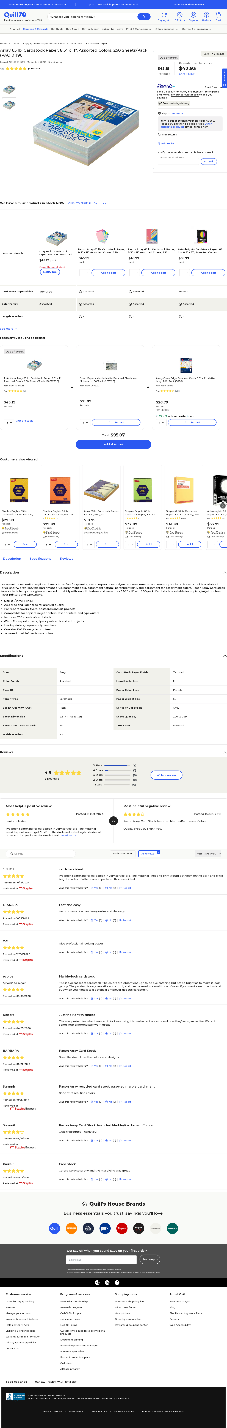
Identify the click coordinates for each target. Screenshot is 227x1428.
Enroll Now (186, 73)
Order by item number (128, 1319)
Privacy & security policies (21, 1342)
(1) (134, 770)
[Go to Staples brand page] (122, 1229)
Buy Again (72, 29)
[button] (144, 16)
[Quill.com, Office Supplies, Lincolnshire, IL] (15, 1397)
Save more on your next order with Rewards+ (37, 4)
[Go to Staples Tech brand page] (138, 1229)
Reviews (66, 558)
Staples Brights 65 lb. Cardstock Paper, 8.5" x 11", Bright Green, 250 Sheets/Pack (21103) (140, 513)
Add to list (167, 143)
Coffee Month (90, 29)
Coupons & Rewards (35, 29)
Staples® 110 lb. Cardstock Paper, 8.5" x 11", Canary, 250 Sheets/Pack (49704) (182, 513)
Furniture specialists (72, 1351)
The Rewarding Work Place (186, 1313)
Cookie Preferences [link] (124, 1411)
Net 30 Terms (68, 1324)
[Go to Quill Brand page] (54, 1229)
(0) (135, 775)
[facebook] (117, 1282)
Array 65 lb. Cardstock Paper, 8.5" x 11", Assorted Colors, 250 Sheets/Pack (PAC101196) (55, 256)
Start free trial (214, 87)
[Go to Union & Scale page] (155, 1229)
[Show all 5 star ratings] (117, 765)
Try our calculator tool (185, 94)
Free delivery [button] (11, 532)
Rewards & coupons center (131, 1324)
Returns (10, 1307)
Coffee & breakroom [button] (195, 29)
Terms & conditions (52, 1411)
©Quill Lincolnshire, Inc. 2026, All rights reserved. (52, 1398)
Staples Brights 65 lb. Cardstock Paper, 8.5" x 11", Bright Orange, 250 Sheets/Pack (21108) (58, 513)
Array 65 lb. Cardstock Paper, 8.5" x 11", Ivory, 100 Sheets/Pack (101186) (101, 513)
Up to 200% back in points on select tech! (113, 4)
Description (12, 558)
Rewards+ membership (74, 1301)
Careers (174, 1319)
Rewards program (71, 1307)
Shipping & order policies (20, 1330)
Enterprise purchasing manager (79, 1345)
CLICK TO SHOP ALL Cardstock (87, 203)
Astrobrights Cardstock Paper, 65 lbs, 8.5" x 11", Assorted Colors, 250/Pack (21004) (200, 252)
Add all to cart (113, 444)
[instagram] (97, 1282)
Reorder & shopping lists (129, 1301)
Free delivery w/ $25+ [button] (98, 532)
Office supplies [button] (164, 29)
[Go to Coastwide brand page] (71, 1229)
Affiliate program (70, 1368)
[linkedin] (107, 1282)
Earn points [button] (214, 53)
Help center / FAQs (17, 1324)
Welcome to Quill (180, 1301)
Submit (209, 161)
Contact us (12, 1348)
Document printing (71, 1339)
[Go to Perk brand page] (105, 1229)
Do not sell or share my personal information (162, 1411)
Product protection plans (75, 1357)
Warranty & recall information (23, 1336)
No (110, 887)
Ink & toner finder (125, 1307)
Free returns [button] (169, 134)
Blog (172, 1307)
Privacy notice (76, 1411)
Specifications (40, 558)
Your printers (122, 1313)
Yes (96, 887)
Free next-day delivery (176, 103)
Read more (68, 835)
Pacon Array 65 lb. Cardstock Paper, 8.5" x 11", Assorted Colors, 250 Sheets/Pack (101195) (101, 252)
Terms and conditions (96, 1269)
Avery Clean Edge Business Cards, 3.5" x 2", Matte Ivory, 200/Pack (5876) (185, 380)
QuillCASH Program (71, 1313)
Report (127, 887)
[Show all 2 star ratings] (118, 780)
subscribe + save (112, 29)
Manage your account (19, 1313)
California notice (99, 1411)
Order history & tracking (20, 1301)
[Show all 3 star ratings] (118, 775)
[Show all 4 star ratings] (118, 770)
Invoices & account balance (22, 1319)
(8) (134, 765)
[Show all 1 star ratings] (117, 784)
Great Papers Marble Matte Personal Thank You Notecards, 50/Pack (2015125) (108, 380)
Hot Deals (57, 29)
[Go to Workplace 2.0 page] (172, 1229)
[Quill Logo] (15, 14)
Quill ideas (66, 1363)
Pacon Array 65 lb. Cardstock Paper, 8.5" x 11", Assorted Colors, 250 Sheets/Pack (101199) (151, 252)
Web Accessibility (180, 1324)
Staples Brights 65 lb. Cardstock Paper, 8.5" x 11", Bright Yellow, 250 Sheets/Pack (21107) (17, 513)
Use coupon (150, 1259)
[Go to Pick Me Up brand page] (88, 1229)
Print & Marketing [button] (137, 29)
